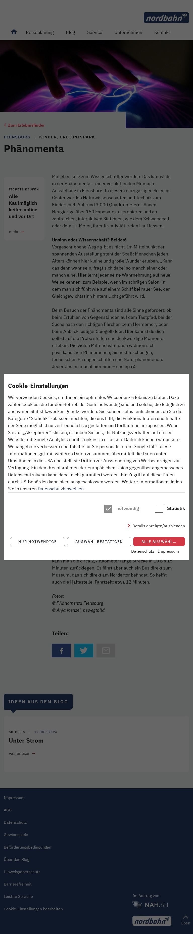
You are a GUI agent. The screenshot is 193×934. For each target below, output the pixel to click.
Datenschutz (142, 551)
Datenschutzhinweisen (61, 489)
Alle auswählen (159, 541)
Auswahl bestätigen (99, 541)
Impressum (168, 551)
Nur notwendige (37, 541)
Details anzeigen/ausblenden (158, 525)
